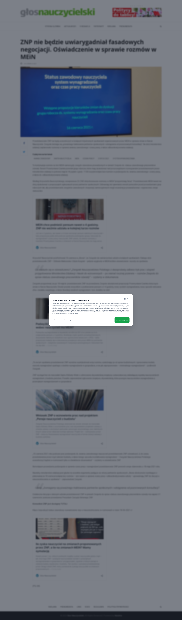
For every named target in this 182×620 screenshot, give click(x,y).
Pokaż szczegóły (68, 320)
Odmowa (56, 320)
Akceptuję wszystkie (122, 320)
